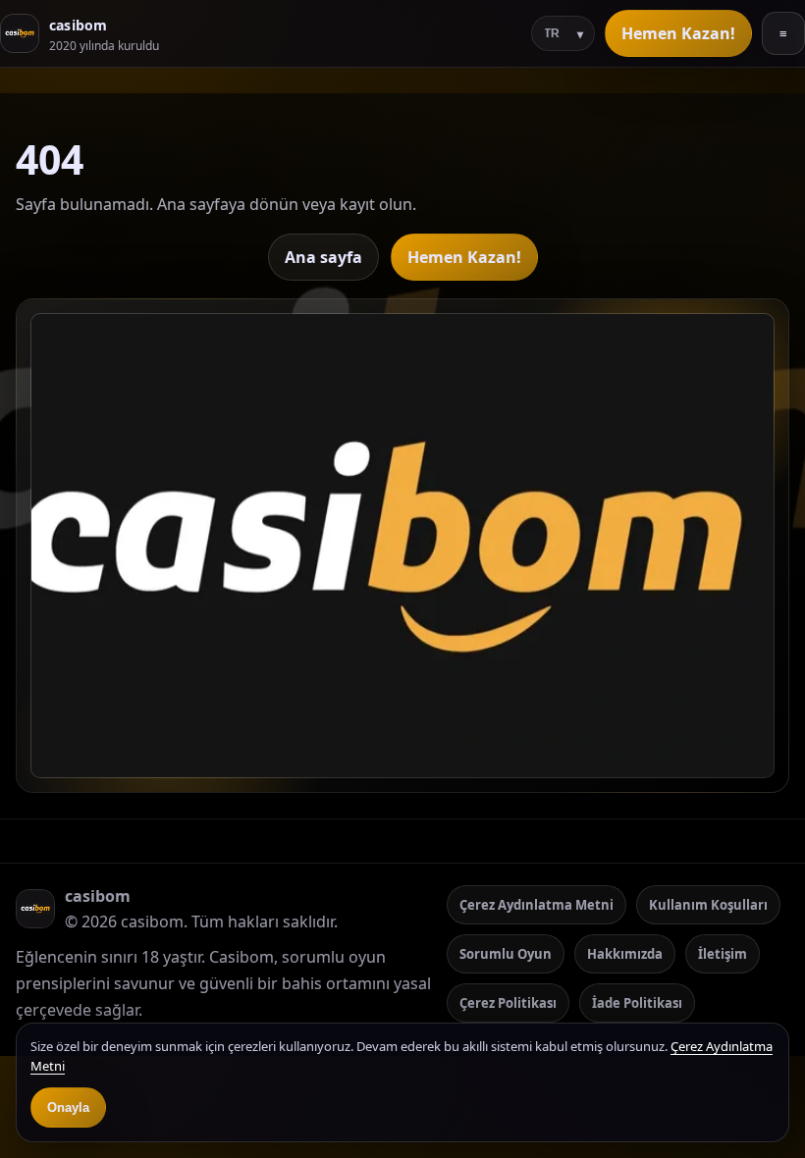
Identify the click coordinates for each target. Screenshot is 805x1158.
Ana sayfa (323, 257)
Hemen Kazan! (678, 33)
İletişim (722, 954)
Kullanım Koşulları (708, 905)
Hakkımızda (625, 954)
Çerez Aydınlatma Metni (536, 905)
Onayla (68, 1107)
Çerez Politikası (508, 1003)
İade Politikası (637, 1003)
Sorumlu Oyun (505, 954)
